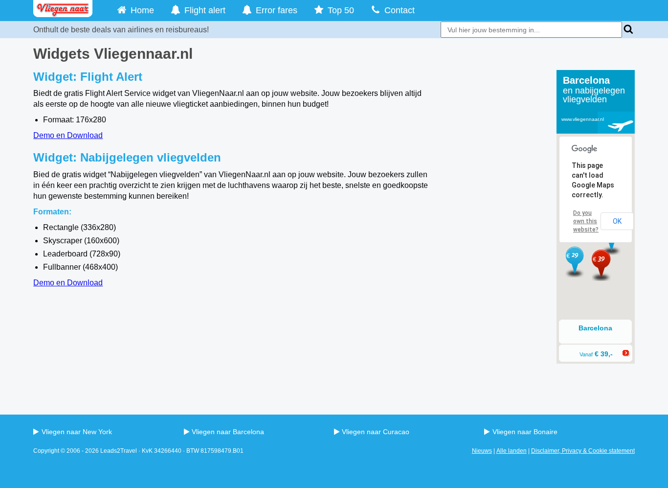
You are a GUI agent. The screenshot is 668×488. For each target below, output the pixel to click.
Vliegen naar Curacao (375, 432)
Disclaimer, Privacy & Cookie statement (583, 450)
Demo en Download (68, 135)
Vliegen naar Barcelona (228, 432)
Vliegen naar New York (76, 432)
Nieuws (482, 450)
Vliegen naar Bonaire (524, 432)
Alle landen (511, 450)
